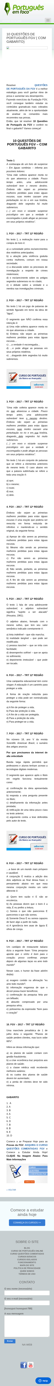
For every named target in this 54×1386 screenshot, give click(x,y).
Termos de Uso (27, 1274)
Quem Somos (27, 1271)
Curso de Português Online (27, 1251)
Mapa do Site (27, 1265)
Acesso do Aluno (11, 21)
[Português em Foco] (14, 9)
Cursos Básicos (27, 1256)
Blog (27, 1248)
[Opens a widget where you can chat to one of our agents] (43, 1381)
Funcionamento (27, 1262)
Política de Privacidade (27, 1268)
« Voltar (11, 1190)
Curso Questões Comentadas (27, 1254)
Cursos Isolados (27, 1259)
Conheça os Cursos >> (27, 1222)
